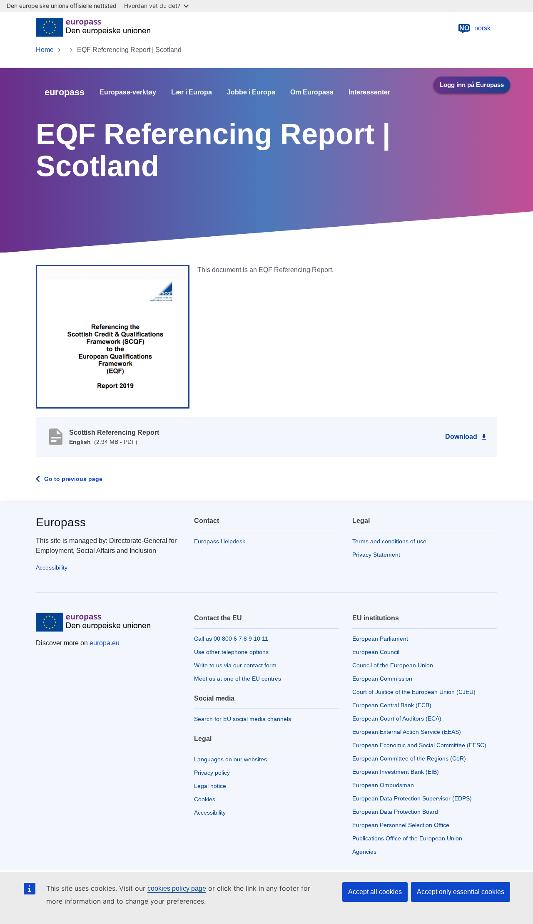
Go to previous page (73, 479)
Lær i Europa (191, 92)
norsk (475, 28)
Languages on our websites (230, 759)
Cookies (204, 799)
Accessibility (51, 567)
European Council (375, 652)
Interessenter (369, 92)
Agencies (364, 851)
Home (45, 49)
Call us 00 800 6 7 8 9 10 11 (231, 638)
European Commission (382, 678)
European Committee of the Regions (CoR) (409, 758)
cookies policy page (176, 888)
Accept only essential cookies (460, 891)
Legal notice (210, 786)
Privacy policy (212, 772)
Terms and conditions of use (389, 541)
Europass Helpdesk (219, 541)
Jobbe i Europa (251, 92)
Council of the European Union (392, 665)
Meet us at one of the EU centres (237, 678)
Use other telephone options (231, 652)
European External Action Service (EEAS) (406, 731)
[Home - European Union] (93, 28)
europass (65, 92)
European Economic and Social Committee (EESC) (419, 745)
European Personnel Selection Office (400, 825)
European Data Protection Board (395, 811)
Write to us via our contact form (235, 665)
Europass (61, 522)
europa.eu (105, 643)
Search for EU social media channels (242, 719)
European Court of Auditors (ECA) (396, 718)
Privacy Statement (376, 554)
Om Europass (312, 92)
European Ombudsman (383, 785)
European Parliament (380, 638)
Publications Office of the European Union (407, 838)
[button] (112, 336)
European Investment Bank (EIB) (395, 771)
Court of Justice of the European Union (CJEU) (414, 692)
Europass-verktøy (128, 92)
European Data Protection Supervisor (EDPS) (412, 798)
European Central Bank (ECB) (391, 705)
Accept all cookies (375, 891)
